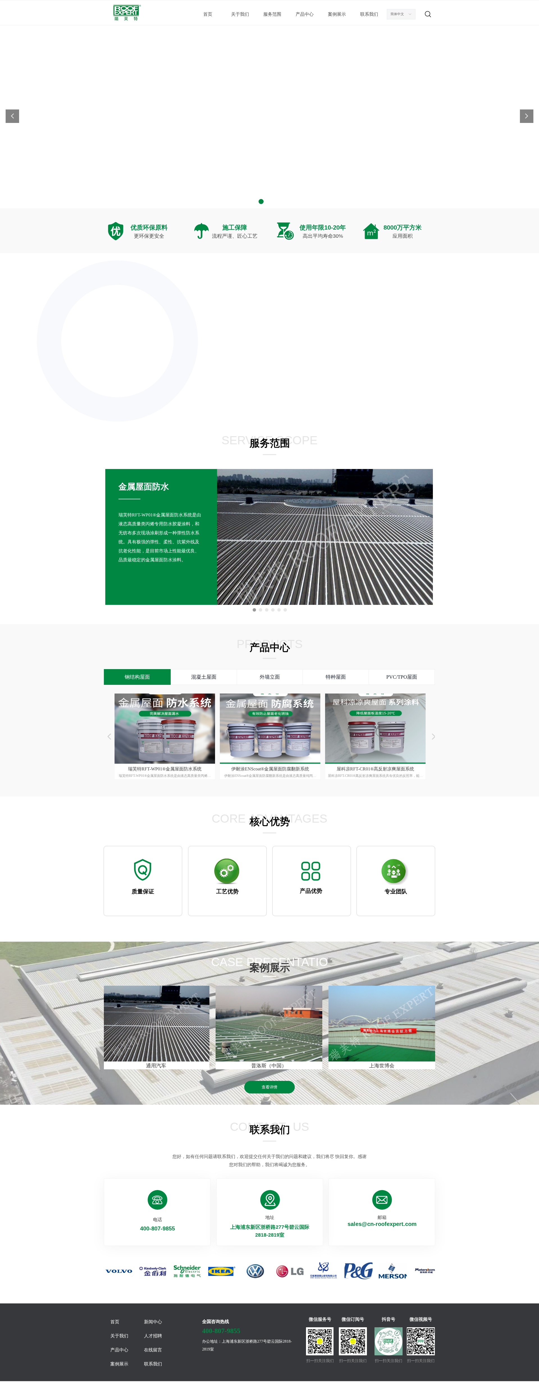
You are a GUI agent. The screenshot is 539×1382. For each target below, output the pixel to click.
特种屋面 (336, 677)
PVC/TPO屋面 (401, 677)
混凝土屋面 (203, 677)
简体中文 (397, 14)
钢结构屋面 (137, 677)
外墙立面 (270, 677)
